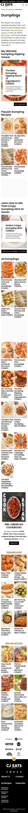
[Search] (23, 5)
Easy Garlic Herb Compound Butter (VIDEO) (6, 668)
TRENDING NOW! (14, 552)
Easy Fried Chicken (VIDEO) (5, 575)
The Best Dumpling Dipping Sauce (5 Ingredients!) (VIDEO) (14, 77)
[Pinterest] (14, 772)
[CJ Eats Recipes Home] (7, 4)
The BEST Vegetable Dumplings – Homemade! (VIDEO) (7, 483)
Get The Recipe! (20, 104)
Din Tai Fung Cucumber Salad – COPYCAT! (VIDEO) (19, 604)
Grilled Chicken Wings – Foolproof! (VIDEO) (5, 697)
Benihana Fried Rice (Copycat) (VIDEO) (6, 631)
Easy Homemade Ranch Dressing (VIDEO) (6, 725)
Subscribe (20, 783)
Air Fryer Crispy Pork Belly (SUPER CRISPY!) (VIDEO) (6, 604)
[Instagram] (7, 772)
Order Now (14, 543)
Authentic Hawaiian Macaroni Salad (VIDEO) (18, 725)
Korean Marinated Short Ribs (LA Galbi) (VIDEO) (20, 697)
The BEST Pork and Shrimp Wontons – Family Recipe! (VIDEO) (7, 141)
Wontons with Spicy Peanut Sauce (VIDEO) (20, 283)
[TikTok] (17, 772)
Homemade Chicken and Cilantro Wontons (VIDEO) (7, 454)
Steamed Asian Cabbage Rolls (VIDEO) (7, 312)
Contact (19, 776)
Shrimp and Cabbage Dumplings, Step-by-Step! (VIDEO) (20, 454)
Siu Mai (7, 35)
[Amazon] (21, 772)
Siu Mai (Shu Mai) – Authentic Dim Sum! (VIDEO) (19, 140)
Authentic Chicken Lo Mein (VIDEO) (20, 630)
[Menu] (26, 5)
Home (3, 9)
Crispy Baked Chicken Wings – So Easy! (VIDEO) (20, 576)
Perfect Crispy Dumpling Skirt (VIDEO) (14, 228)
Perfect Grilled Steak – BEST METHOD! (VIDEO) (20, 668)
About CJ (5, 776)
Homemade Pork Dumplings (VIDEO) (19, 170)
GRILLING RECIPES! (14, 643)
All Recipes (10, 9)
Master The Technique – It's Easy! (14, 251)
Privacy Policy (14, 810)
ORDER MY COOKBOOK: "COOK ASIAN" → (14, 1)
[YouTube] (10, 772)
